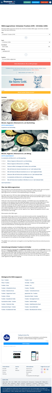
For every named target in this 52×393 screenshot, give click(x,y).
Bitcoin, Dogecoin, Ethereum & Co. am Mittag (16, 153)
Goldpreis (13, 383)
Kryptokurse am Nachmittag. (8, 127)
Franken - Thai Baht (29, 288)
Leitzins (43, 385)
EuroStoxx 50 (24, 382)
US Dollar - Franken (29, 282)
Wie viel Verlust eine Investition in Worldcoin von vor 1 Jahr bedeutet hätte (25, 180)
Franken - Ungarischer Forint (8, 293)
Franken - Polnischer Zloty (8, 304)
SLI (12, 382)
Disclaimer (28, 372)
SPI (9, 382)
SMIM (15, 382)
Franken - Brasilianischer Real (9, 309)
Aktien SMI (5, 382)
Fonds (46, 383)
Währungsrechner (30, 385)
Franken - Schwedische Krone (9, 288)
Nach (2, 40)
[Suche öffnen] (50, 2)
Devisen (4, 97)
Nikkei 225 (44, 382)
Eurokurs (35, 383)
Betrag (3, 49)
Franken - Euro (28, 280)
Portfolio (23, 385)
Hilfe (16, 368)
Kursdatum (4, 45)
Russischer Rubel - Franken (31, 296)
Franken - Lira (28, 285)
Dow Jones (31, 382)
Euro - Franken (5, 280)
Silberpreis (41, 383)
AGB (27, 374)
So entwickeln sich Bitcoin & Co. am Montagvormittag (20, 177)
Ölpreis (38, 385)
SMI (9, 383)
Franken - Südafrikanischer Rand (33, 304)
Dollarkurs (28, 383)
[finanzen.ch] (9, 1)
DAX (19, 382)
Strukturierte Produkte (8, 385)
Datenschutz (29, 370)
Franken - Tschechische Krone (32, 290)
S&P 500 (4, 383)
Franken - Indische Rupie (31, 301)
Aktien (18, 383)
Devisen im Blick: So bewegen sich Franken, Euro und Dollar (21, 166)
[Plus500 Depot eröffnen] (10, 3)
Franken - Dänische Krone (8, 290)
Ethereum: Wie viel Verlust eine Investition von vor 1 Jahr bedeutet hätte (24, 174)
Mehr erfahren (35, 70)
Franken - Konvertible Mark (31, 307)
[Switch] (26, 37)
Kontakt (4, 368)
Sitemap (4, 374)
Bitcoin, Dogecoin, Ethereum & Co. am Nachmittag (18, 123)
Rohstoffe (17, 385)
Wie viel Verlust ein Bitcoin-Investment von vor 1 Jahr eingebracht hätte (24, 172)
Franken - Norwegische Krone (32, 299)
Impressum (29, 368)
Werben (17, 370)
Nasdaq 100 (38, 382)
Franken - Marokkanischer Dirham (33, 309)
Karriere (4, 370)
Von (2, 32)
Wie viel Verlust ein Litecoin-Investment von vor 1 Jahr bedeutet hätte (24, 169)
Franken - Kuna (5, 285)
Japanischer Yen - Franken (31, 293)
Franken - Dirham (6, 296)
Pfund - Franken (5, 282)
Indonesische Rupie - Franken (9, 307)
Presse (4, 372)
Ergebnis (3, 57)
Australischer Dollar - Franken (9, 301)
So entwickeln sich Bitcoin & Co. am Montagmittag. (13, 158)
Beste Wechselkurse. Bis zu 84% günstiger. (26, 64)
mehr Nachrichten (5, 182)
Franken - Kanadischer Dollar (8, 299)
